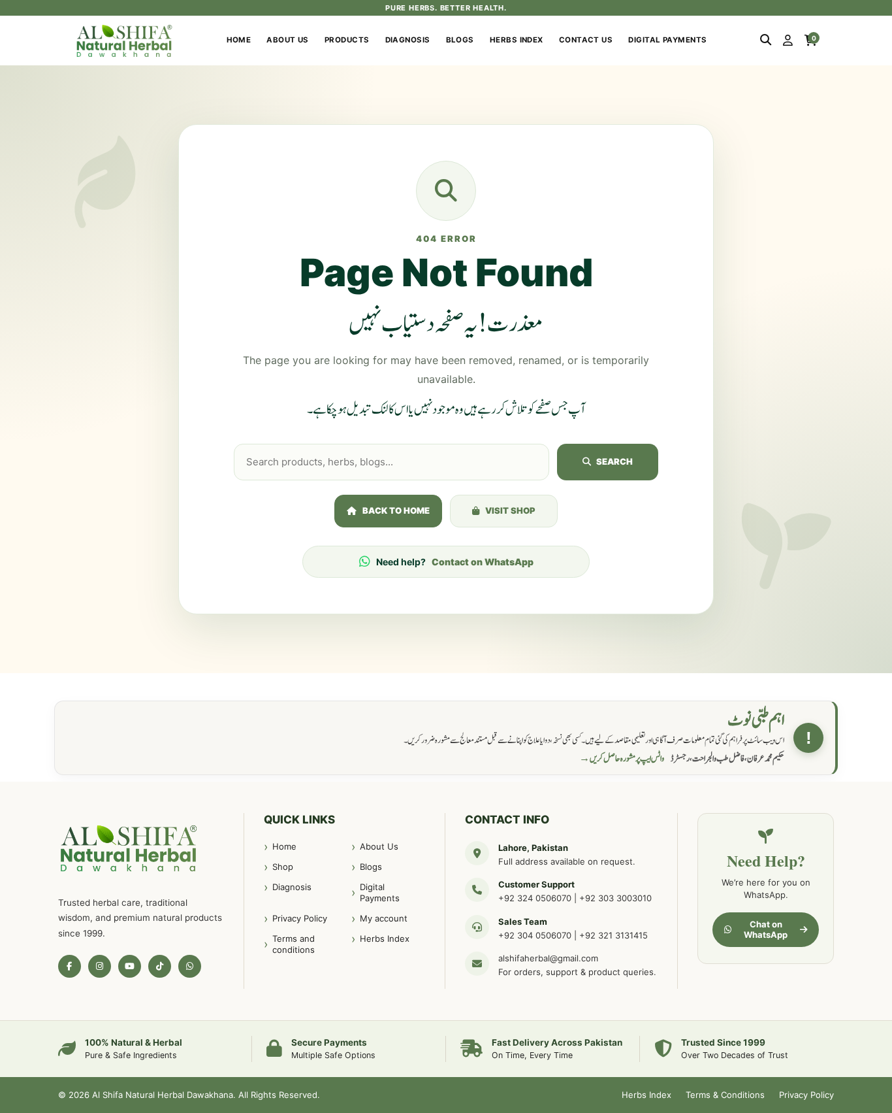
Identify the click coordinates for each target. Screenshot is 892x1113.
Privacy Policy (299, 918)
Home (239, 39)
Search (614, 461)
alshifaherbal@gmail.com (548, 958)
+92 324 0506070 (534, 898)
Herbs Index (516, 39)
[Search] (765, 40)
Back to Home (396, 510)
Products (347, 39)
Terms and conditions (293, 944)
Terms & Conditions (725, 1094)
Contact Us (586, 39)
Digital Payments (667, 39)
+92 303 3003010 (615, 898)
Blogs (460, 39)
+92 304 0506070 (534, 935)
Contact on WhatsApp (483, 561)
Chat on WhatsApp (766, 929)
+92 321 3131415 (613, 935)
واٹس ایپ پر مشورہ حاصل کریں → (621, 759)
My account (383, 918)
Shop (282, 866)
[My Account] (788, 40)
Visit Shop (510, 510)
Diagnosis (407, 39)
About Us (287, 39)
